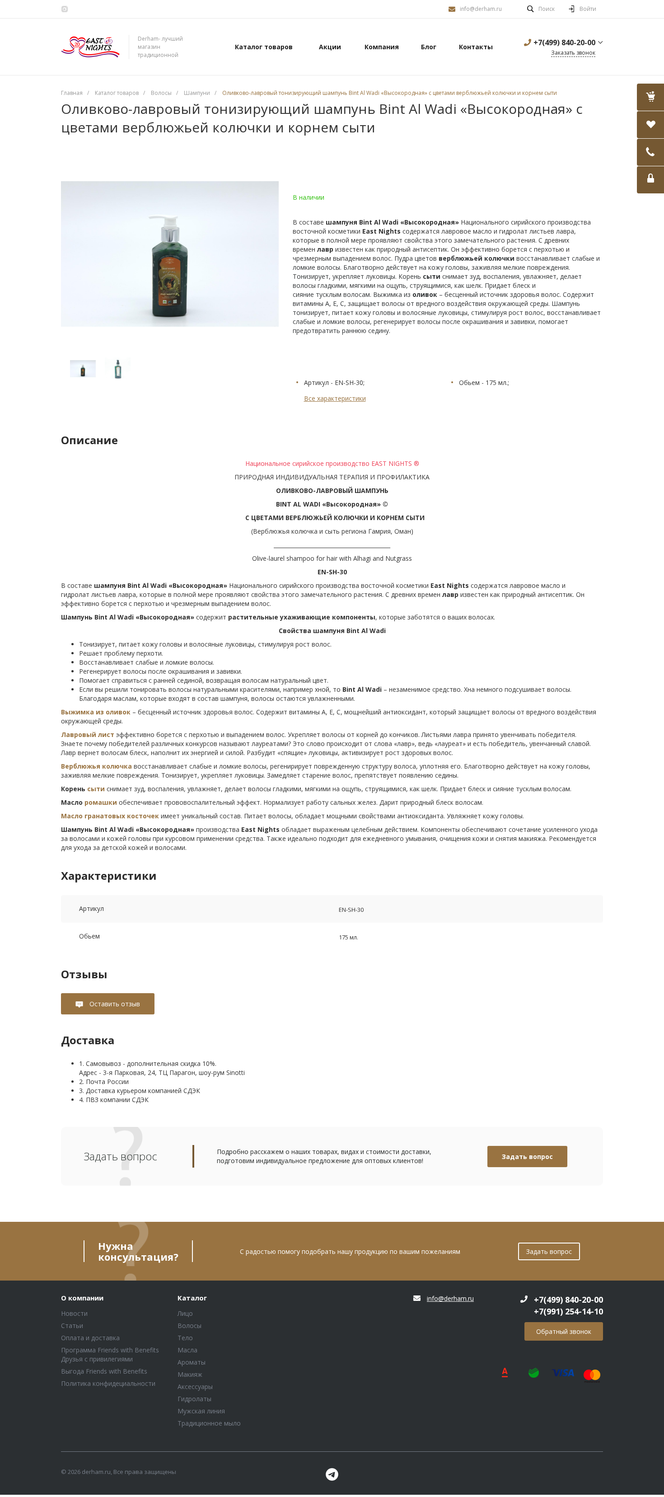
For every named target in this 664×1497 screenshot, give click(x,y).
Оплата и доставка (90, 1337)
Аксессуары (195, 1386)
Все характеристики (335, 398)
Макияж (190, 1374)
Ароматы (192, 1362)
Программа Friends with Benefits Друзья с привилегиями (110, 1354)
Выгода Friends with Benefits (104, 1371)
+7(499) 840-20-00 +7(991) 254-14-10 (568, 1305)
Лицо (185, 1313)
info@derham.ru (481, 9)
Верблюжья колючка (96, 766)
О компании (82, 1298)
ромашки (100, 802)
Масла (187, 1350)
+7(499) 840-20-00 (564, 42)
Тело (185, 1337)
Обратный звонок (563, 1331)
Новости (74, 1313)
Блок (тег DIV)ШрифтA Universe (90, 47)
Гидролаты (194, 1398)
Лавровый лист (87, 734)
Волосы (189, 1325)
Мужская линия (201, 1411)
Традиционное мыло (209, 1423)
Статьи (72, 1325)
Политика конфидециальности (108, 1383)
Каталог (192, 1298)
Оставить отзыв (114, 1004)
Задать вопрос (527, 1156)
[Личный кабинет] (650, 179)
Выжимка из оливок (96, 712)
